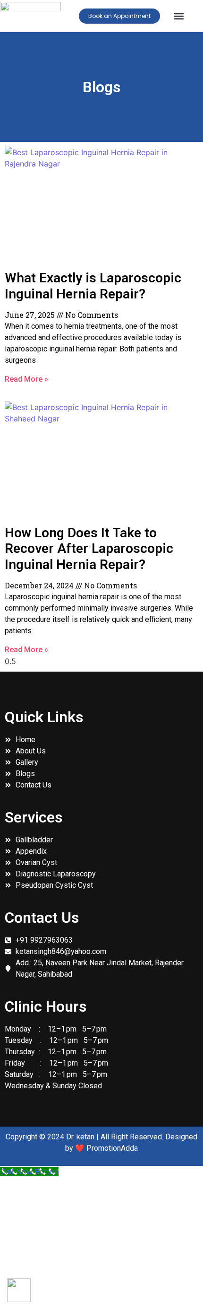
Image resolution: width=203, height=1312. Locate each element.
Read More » (26, 379)
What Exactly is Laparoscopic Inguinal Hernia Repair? (93, 286)
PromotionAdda (112, 1148)
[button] (179, 16)
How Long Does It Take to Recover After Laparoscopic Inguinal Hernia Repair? (89, 548)
